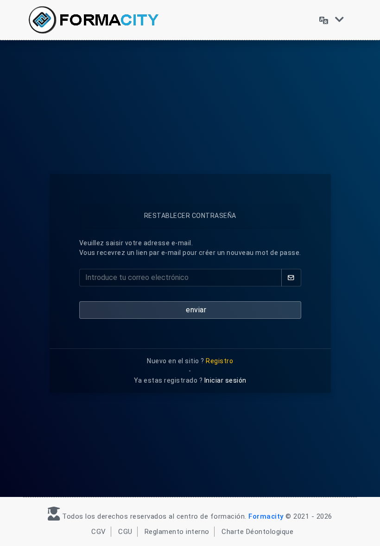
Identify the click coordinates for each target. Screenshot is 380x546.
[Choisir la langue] (331, 19)
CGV (98, 531)
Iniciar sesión (225, 380)
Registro (219, 361)
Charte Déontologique (257, 531)
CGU (125, 531)
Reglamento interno (177, 531)
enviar (195, 309)
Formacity (266, 516)
